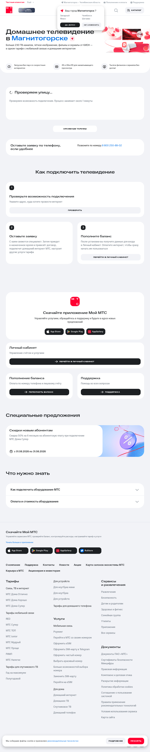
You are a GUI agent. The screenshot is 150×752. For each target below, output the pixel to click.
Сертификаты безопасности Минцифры (116, 661)
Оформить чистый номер (67, 655)
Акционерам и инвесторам (44, 571)
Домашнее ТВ (61, 701)
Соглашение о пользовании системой (116, 694)
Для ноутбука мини (64, 587)
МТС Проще (12, 648)
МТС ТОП (11, 630)
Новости (64, 565)
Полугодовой (13, 678)
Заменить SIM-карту (64, 676)
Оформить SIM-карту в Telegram (71, 649)
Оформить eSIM (62, 643)
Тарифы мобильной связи (20, 613)
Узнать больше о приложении (19, 542)
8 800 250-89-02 (112, 145)
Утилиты (106, 621)
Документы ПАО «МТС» (114, 654)
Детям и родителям (112, 603)
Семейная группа (111, 615)
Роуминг (58, 632)
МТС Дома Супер (15, 606)
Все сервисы (108, 633)
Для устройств (61, 581)
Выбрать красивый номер (67, 661)
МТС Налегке (13, 660)
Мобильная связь (62, 626)
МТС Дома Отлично (17, 594)
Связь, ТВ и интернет (17, 588)
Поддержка (31, 565)
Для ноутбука (60, 593)
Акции (77, 565)
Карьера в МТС (15, 571)
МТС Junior (11, 636)
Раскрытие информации (114, 681)
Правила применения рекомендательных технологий (118, 703)
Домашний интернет (64, 695)
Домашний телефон (64, 712)
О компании (13, 565)
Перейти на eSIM (62, 682)
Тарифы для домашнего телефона (72, 606)
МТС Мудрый (13, 642)
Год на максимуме (16, 673)
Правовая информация (114, 669)
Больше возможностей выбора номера (70, 668)
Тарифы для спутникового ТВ (22, 667)
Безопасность (108, 598)
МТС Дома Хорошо (16, 600)
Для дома (58, 689)
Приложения (108, 627)
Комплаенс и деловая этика (116, 675)
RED (8, 619)
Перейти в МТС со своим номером (72, 637)
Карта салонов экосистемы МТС (105, 565)
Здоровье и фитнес (112, 609)
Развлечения (108, 592)
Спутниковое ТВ (62, 707)
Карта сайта (108, 717)
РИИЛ (9, 654)
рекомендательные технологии (63, 741)
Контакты (48, 565)
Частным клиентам (15, 2)
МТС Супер (12, 625)
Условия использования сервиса (119, 711)
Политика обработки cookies (117, 687)
